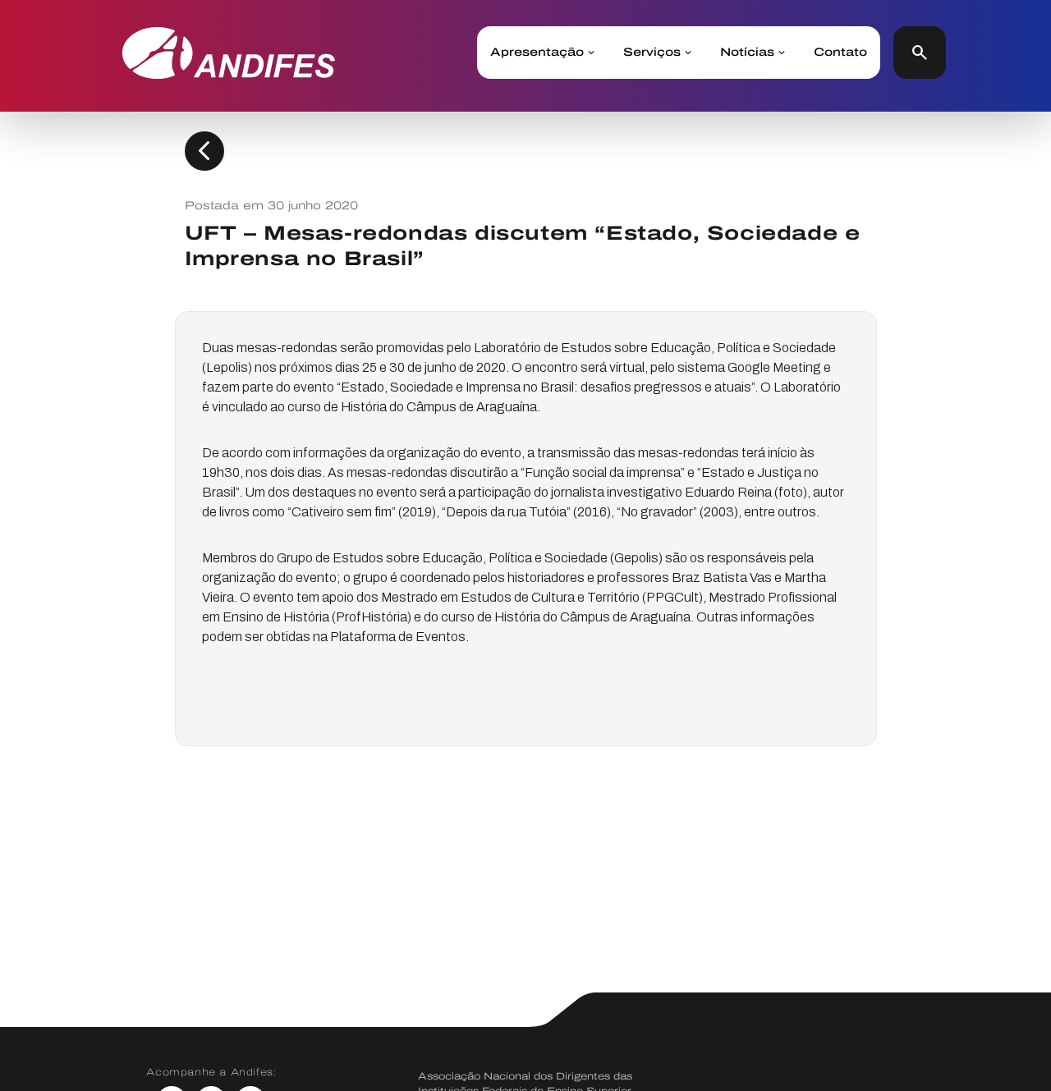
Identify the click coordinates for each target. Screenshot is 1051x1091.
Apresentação (537, 52)
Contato (840, 52)
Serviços (652, 52)
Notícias (747, 52)
